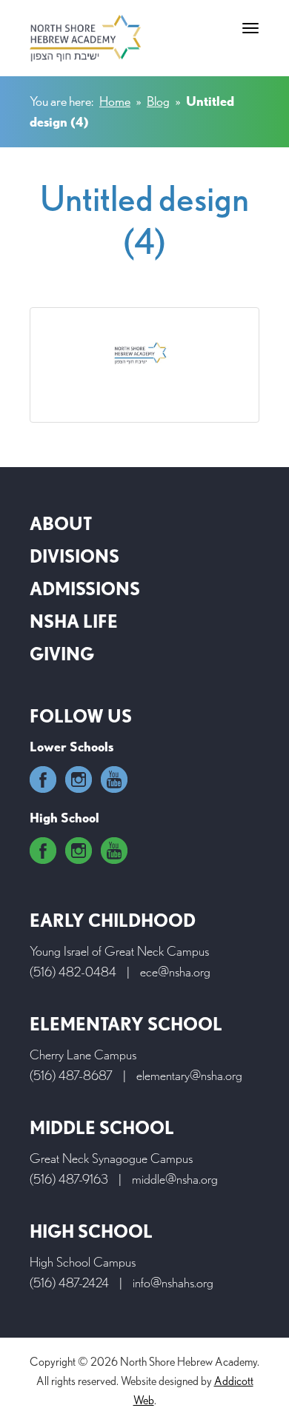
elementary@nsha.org (189, 1075)
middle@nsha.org (175, 1179)
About (61, 523)
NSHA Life (74, 621)
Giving (62, 654)
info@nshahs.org (173, 1282)
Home (114, 101)
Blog (158, 101)
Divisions (74, 556)
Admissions (85, 589)
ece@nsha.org (175, 971)
